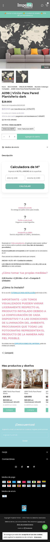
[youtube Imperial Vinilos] (28, 467)
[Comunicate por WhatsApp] (45, 527)
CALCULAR (25, 186)
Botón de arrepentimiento (25, 525)
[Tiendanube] (25, 528)
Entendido (38, 537)
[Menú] (4, 5)
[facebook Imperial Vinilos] (22, 467)
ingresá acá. (41, 522)
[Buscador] (42, 5)
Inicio (4, 87)
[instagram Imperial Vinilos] (16, 467)
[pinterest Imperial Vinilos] (34, 467)
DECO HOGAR (12, 87)
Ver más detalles (10, 120)
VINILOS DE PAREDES (26, 87)
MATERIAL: (11, 125)
